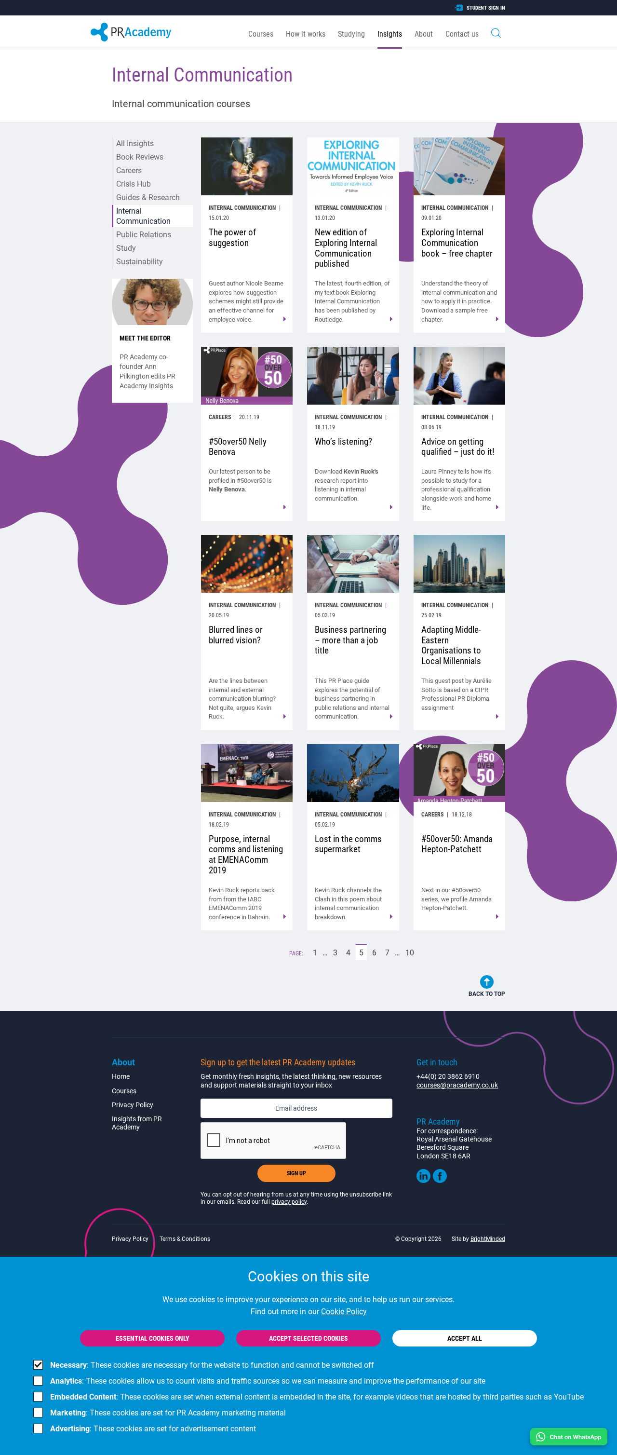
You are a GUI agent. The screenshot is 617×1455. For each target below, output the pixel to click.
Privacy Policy (132, 1105)
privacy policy (289, 1201)
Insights (389, 34)
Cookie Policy (344, 1311)
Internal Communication (143, 216)
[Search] (496, 32)
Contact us (462, 34)
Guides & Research (148, 197)
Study (126, 248)
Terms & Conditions (185, 1239)
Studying (351, 34)
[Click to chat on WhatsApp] (568, 1436)
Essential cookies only (152, 1338)
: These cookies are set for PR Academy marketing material (168, 1412)
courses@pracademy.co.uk (457, 1085)
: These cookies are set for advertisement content (153, 1428)
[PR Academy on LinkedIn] (423, 1180)
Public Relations (143, 234)
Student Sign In (486, 8)
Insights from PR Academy (137, 1123)
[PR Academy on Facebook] (440, 1180)
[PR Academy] (131, 32)
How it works (305, 34)
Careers (129, 170)
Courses (260, 34)
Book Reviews (139, 157)
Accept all (464, 1338)
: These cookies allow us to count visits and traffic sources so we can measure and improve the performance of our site (267, 1381)
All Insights (135, 143)
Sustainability (139, 261)
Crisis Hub (133, 184)
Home (121, 1076)
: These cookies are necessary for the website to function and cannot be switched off (212, 1365)
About (424, 34)
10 (411, 952)
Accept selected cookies (308, 1338)
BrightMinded (487, 1239)
